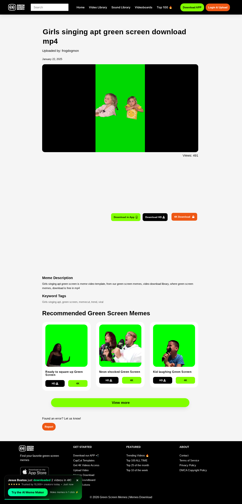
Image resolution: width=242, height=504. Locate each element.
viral (101, 301)
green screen (69, 301)
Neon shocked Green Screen (119, 371)
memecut (84, 301)
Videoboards (143, 7)
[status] (43, 487)
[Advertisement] (23, 98)
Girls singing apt (51, 301)
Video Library (98, 7)
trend (94, 301)
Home (81, 7)
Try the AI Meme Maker (28, 492)
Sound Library (120, 7)
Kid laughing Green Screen (172, 371)
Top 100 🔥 (164, 7)
